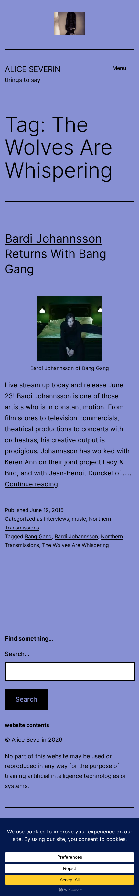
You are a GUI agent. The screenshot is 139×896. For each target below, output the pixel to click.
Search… (17, 653)
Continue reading (31, 484)
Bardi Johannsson (76, 536)
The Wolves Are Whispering (75, 545)
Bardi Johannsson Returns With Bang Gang (55, 253)
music (79, 519)
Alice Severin (32, 69)
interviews (56, 519)
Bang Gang (38, 536)
